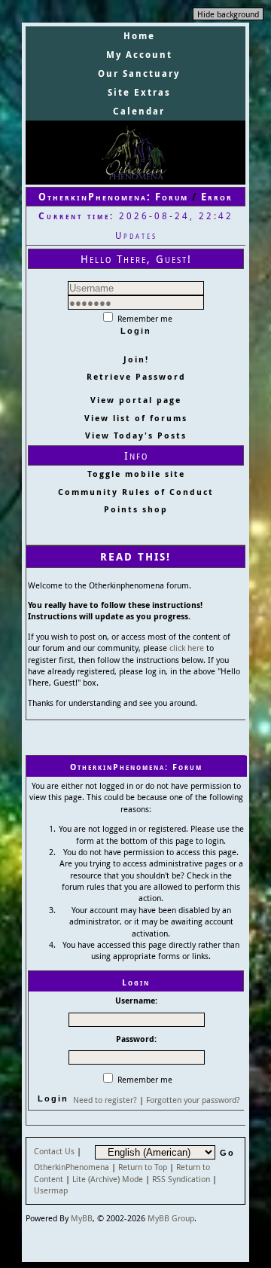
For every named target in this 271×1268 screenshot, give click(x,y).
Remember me (143, 318)
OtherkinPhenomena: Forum (113, 196)
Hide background (228, 14)
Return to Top (142, 1166)
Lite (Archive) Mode (107, 1178)
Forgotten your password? (193, 1099)
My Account (139, 54)
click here (186, 647)
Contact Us (54, 1150)
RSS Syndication (181, 1178)
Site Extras (139, 92)
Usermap (51, 1190)
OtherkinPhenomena (71, 1166)
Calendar (139, 111)
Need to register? (105, 1099)
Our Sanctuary (139, 73)
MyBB (82, 1218)
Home (139, 35)
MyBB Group (171, 1218)
